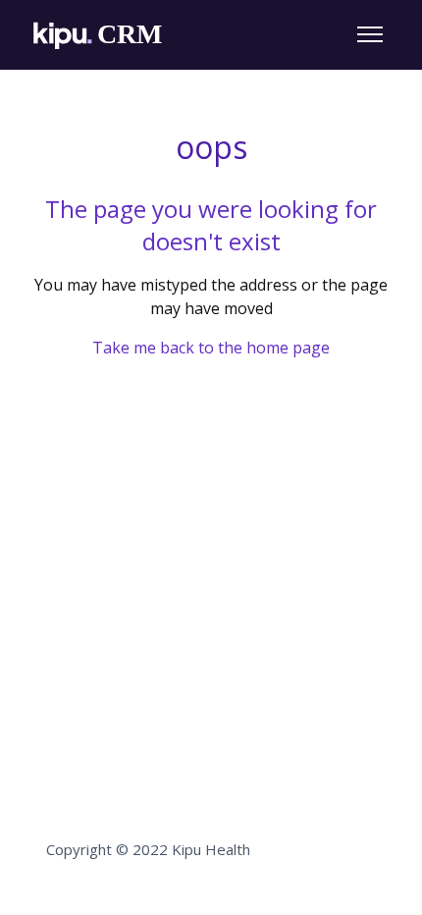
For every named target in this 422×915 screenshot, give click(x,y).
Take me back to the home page (211, 347)
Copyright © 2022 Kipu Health (148, 849)
